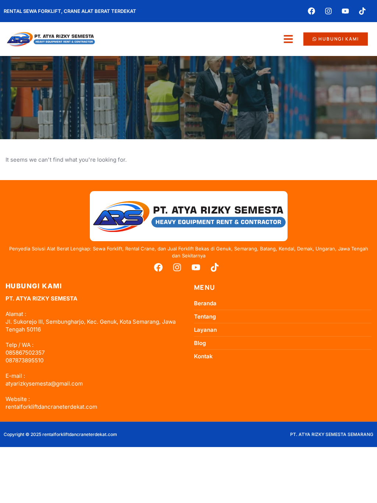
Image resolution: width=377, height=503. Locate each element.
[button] (288, 39)
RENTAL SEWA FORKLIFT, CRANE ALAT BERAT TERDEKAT (70, 11)
